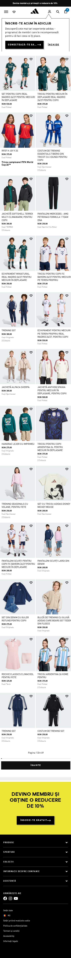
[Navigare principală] (6, 11)
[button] (31, 59)
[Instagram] (10, 898)
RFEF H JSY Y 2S (10, 151)
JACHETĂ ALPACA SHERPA (16, 387)
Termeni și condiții (11, 931)
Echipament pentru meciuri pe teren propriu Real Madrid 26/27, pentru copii (54, 333)
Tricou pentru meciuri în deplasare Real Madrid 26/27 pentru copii (52, 97)
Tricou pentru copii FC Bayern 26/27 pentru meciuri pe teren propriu (54, 277)
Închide (53, 45)
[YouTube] (16, 898)
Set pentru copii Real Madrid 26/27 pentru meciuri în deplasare (18, 97)
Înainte (36, 765)
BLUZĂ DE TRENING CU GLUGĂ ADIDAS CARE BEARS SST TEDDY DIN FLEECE (54, 620)
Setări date (8, 911)
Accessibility (8, 936)
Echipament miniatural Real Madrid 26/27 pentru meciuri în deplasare (17, 277)
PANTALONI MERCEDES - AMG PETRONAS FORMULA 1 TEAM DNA (52, 217)
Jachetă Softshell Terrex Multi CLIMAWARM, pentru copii (17, 217)
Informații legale (10, 941)
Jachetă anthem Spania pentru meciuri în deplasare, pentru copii (52, 390)
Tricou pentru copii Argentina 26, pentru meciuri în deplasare (50, 447)
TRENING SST (9, 330)
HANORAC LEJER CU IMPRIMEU (18, 444)
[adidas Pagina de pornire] (35, 11)
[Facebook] (5, 898)
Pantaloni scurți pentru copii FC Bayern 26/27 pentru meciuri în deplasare (18, 564)
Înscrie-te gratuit (33, 820)
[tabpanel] (35, 411)
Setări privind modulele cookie (16, 921)
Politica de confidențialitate (15, 926)
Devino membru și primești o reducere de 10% (35, 3)
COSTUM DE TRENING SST (50, 731)
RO (9, 916)
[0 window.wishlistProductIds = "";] (14, 11)
